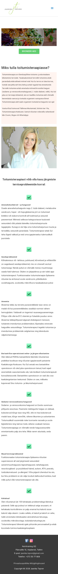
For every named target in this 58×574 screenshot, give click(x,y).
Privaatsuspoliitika (21, 563)
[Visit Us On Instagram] (31, 540)
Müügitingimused (37, 563)
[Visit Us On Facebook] (27, 540)
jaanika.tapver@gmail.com (32, 553)
